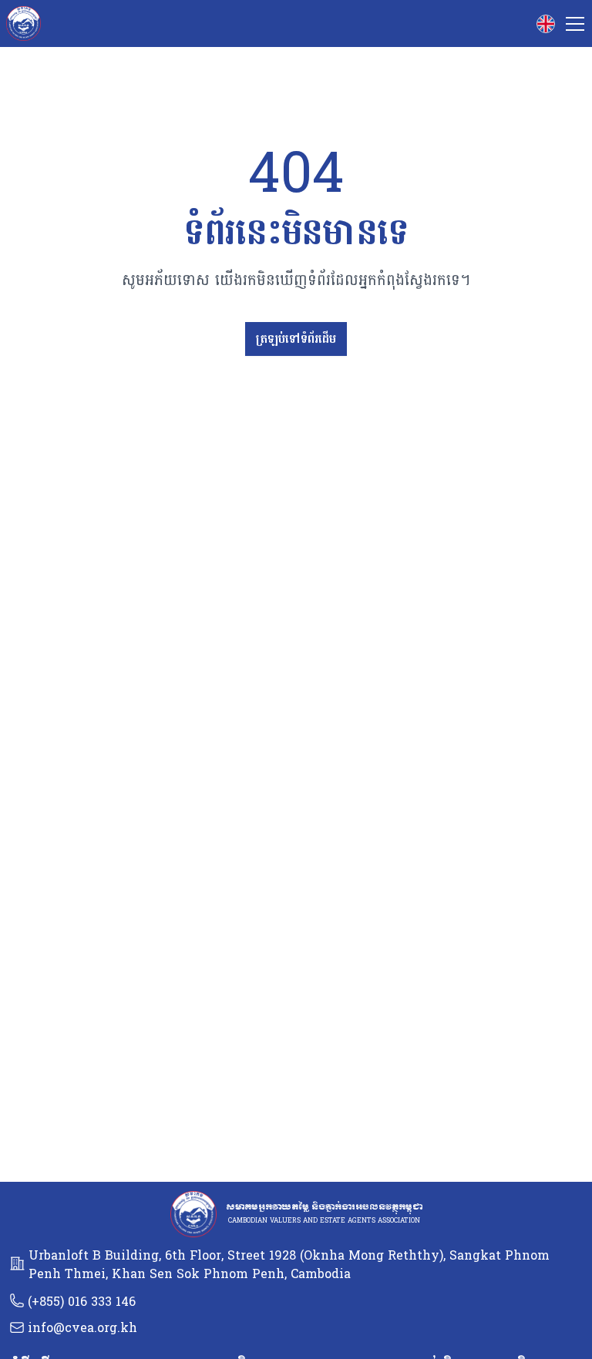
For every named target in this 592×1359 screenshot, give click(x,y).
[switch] (545, 24)
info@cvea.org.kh (82, 1328)
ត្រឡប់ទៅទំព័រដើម (296, 338)
